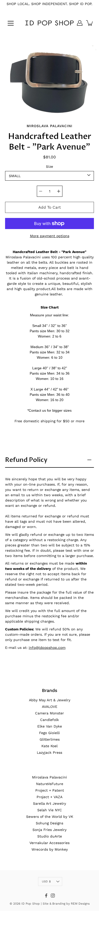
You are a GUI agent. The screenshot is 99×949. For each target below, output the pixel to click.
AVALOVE (49, 707)
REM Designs (80, 903)
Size (49, 166)
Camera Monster (49, 713)
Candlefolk (49, 720)
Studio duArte (49, 836)
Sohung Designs (49, 823)
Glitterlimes (50, 739)
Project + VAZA (49, 797)
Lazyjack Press (49, 752)
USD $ (46, 881)
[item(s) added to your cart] (90, 23)
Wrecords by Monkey (49, 849)
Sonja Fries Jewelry (49, 830)
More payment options (49, 236)
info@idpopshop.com (47, 648)
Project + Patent (49, 790)
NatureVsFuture (49, 784)
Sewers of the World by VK (49, 817)
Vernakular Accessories (49, 843)
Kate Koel (49, 746)
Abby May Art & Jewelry (49, 700)
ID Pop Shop (30, 903)
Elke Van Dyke (49, 726)
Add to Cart (49, 207)
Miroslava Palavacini (49, 777)
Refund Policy (26, 460)
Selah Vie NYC (49, 810)
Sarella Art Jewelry (49, 803)
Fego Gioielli (49, 733)
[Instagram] (53, 896)
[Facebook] (46, 896)
